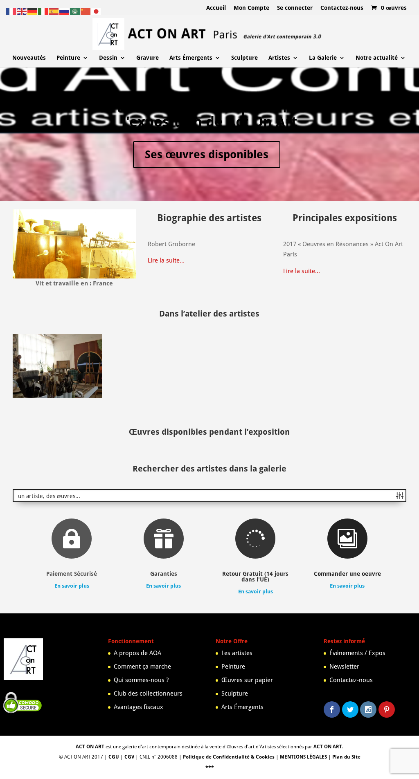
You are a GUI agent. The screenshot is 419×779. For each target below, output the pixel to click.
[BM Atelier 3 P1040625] (57, 396)
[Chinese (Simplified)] (86, 11)
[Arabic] (75, 11)
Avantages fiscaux (138, 707)
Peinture (68, 58)
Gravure (147, 58)
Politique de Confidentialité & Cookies (229, 757)
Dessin (108, 58)
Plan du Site (346, 757)
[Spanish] (54, 11)
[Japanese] (96, 11)
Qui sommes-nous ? (141, 680)
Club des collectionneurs (148, 693)
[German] (32, 11)
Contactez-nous (341, 8)
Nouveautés (29, 58)
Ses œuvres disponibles (206, 154)
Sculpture (244, 58)
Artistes (279, 58)
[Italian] (43, 11)
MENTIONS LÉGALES (303, 757)
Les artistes (236, 653)
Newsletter (344, 666)
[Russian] (64, 11)
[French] (11, 11)
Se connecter (295, 8)
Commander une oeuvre (347, 573)
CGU (113, 757)
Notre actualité (377, 58)
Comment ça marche (142, 666)
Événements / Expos (357, 653)
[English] (22, 11)
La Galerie (323, 58)
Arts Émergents (190, 58)
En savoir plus (71, 586)
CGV (129, 757)
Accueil (216, 8)
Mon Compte (251, 8)
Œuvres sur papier (247, 680)
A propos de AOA (137, 653)
